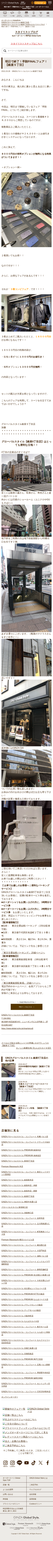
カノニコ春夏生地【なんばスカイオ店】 (34, 1048)
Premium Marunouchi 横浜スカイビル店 (17, 1240)
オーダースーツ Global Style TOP (11, 1479)
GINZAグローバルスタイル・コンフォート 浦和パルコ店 (24, 1256)
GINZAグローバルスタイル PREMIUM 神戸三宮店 (22, 1359)
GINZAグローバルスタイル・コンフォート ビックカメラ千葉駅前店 (25, 1262)
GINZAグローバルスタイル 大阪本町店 (17, 1316)
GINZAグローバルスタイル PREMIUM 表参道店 (21, 1155)
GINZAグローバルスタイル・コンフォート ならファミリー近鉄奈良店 (25, 1341)
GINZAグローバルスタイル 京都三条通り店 (19, 1348)
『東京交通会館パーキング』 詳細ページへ (23, 953)
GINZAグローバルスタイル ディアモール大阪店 (21, 1310)
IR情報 (5, 1499)
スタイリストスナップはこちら (26, 43)
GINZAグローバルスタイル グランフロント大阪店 (22, 1305)
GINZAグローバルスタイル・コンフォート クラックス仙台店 (25, 1143)
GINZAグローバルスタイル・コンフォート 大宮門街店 (23, 1251)
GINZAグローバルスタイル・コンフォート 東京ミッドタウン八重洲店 (25, 1173)
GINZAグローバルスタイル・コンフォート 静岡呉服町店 (24, 1269)
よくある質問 (8, 1490)
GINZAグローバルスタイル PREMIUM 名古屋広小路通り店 (25, 1275)
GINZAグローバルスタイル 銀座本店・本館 (19, 1185)
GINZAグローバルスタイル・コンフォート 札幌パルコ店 (24, 1137)
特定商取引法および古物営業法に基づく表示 (13, 1510)
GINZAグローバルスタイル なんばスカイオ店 (20, 1321)
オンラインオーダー (9, 1397)
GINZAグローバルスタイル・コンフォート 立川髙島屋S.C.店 (25, 1225)
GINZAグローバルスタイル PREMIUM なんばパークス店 (24, 1299)
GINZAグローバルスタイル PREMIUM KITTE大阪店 (22, 1294)
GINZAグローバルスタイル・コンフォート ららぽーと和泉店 (25, 1333)
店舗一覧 (6, 1485)
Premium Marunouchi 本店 (12, 1166)
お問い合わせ (8, 1494)
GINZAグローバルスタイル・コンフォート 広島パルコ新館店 (25, 1366)
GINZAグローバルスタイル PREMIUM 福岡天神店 (22, 1378)
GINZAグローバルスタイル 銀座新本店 (17, 1180)
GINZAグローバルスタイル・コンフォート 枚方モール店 (24, 1327)
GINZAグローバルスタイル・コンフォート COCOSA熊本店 (25, 1392)
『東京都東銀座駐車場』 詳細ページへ (20, 983)
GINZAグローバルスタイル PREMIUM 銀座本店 (21, 1150)
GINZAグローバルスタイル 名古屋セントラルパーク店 (23, 1288)
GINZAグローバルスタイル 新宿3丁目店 (17, 1161)
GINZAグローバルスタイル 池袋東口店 (17, 1213)
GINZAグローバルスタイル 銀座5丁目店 (17, 1196)
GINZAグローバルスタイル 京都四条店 (17, 1354)
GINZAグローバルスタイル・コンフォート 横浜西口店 (23, 1245)
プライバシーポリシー (11, 1504)
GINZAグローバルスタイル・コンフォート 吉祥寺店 (22, 1218)
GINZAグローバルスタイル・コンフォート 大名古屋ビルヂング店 (25, 1281)
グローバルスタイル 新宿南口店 (14, 1207)
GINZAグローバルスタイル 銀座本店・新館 (19, 1191)
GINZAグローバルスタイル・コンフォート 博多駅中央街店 (25, 1373)
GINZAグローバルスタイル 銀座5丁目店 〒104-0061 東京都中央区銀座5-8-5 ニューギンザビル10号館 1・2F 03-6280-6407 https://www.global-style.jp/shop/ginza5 (24, 1021)
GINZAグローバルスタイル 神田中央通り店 (19, 1202)
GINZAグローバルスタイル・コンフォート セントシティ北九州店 (25, 1385)
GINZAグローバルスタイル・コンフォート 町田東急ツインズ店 (25, 1233)
